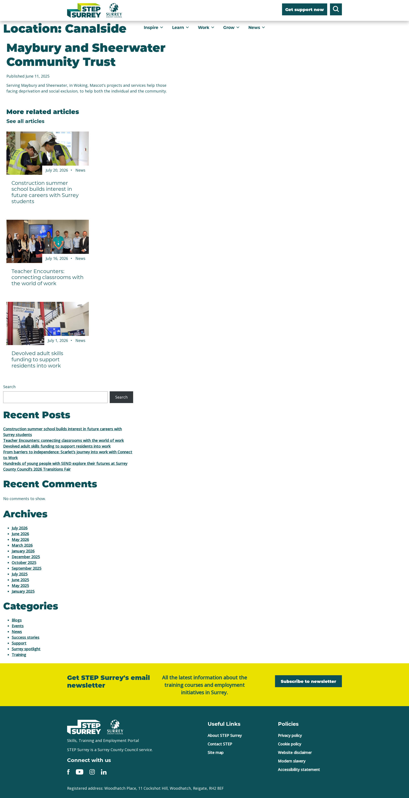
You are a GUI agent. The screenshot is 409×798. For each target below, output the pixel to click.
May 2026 (20, 539)
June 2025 (20, 579)
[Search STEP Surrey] (336, 10)
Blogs (17, 620)
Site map (216, 752)
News (254, 27)
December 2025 (26, 556)
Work (203, 27)
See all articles (25, 120)
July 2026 (19, 528)
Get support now (304, 10)
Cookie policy (289, 743)
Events (18, 625)
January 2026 (23, 551)
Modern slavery (291, 760)
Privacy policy (290, 735)
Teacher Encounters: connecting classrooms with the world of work (63, 440)
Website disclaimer (295, 752)
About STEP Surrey (225, 735)
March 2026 (22, 545)
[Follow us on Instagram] (92, 771)
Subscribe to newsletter (308, 682)
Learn (178, 27)
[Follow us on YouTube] (79, 771)
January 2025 (23, 591)
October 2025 (24, 562)
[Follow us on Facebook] (68, 771)
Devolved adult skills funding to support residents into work (57, 446)
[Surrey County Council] (115, 726)
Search (9, 386)
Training (19, 654)
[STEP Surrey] (84, 10)
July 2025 (19, 574)
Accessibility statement (299, 769)
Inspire (151, 27)
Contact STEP (220, 743)
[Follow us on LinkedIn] (104, 771)
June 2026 (20, 533)
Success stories (25, 637)
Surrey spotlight (26, 648)
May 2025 (20, 585)
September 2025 (26, 568)
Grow (229, 27)
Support (19, 643)
